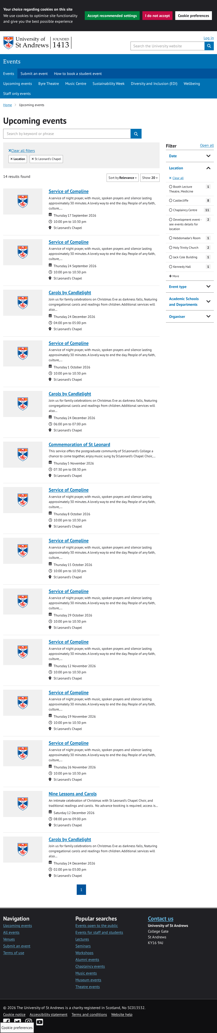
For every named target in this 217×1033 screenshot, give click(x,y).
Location (176, 168)
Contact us (160, 918)
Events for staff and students (99, 932)
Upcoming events (17, 83)
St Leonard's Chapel (47, 159)
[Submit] (136, 134)
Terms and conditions (89, 1014)
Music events (86, 973)
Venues (9, 939)
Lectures (82, 939)
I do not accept (157, 15)
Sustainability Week (109, 83)
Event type (177, 286)
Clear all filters (23, 150)
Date (173, 155)
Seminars (83, 945)
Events (12, 61)
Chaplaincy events (90, 966)
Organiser (177, 316)
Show (148, 177)
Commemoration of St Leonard (79, 444)
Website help (121, 1014)
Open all (207, 145)
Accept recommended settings (112, 15)
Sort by (121, 177)
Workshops (84, 952)
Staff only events (17, 93)
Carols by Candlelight (70, 292)
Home (7, 105)
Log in (209, 37)
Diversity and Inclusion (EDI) (154, 83)
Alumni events (87, 959)
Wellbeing (192, 83)
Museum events (88, 979)
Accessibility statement (48, 1014)
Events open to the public (96, 925)
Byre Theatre (48, 83)
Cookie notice (14, 1014)
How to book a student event (78, 73)
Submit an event (34, 73)
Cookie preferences (193, 15)
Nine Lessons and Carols (73, 794)
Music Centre (75, 83)
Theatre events (87, 986)
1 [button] (81, 889)
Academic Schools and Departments (184, 301)
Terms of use (13, 952)
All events (11, 932)
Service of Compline (69, 191)
